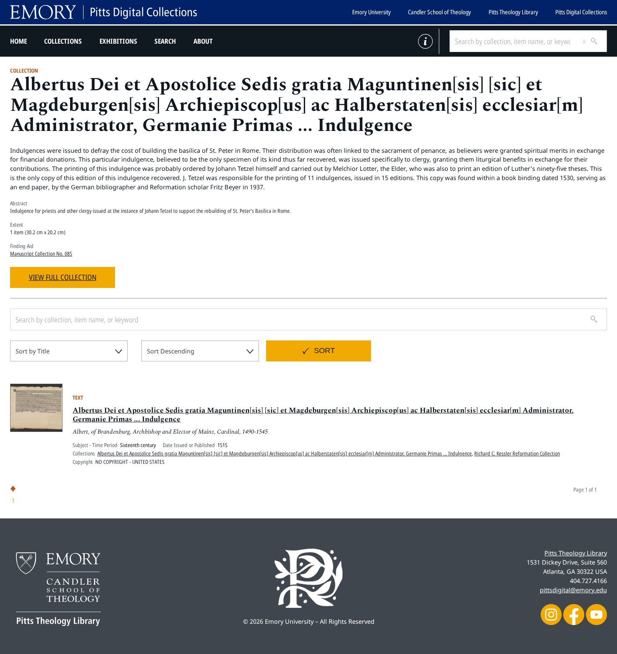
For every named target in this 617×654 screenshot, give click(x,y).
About (203, 41)
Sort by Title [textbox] (33, 351)
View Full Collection (63, 277)
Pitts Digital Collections (581, 12)
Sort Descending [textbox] (170, 351)
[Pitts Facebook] (573, 614)
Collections (63, 41)
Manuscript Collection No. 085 (41, 253)
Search (165, 41)
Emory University (371, 12)
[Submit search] (590, 41)
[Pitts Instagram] (551, 614)
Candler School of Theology (439, 12)
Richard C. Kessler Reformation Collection (517, 453)
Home (18, 41)
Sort (324, 350)
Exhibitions (118, 41)
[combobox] (69, 350)
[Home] (103, 12)
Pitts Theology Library (513, 12)
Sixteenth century (138, 445)
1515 (222, 445)
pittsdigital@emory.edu (573, 590)
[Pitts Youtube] (596, 614)
